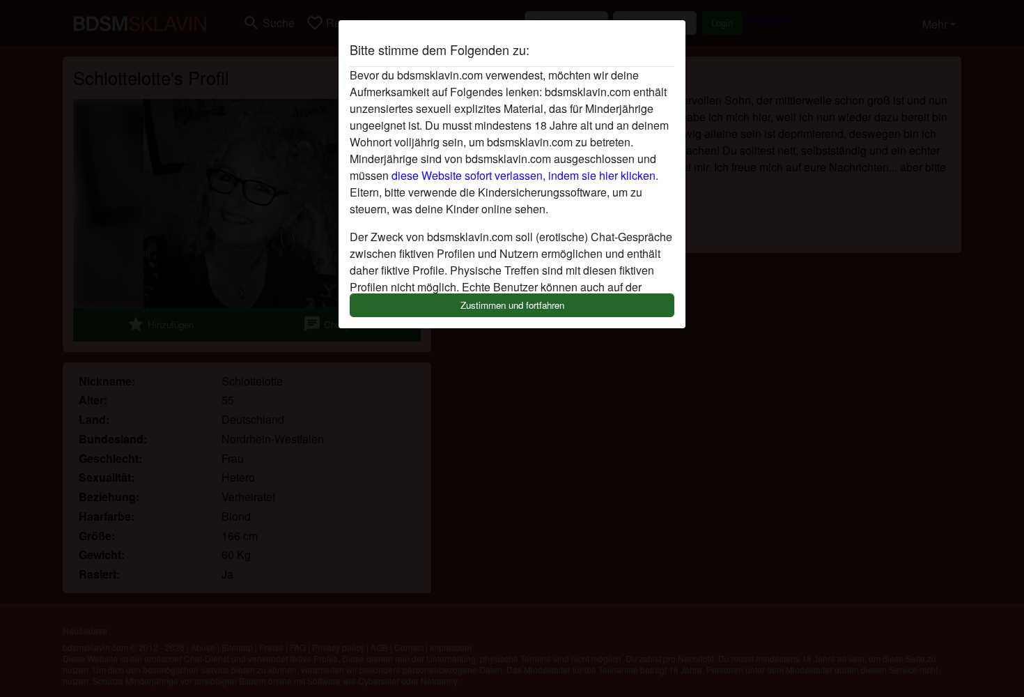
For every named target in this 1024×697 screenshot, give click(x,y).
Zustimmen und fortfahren (512, 305)
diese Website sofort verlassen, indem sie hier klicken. (524, 175)
